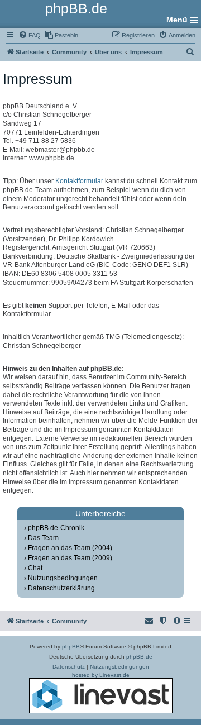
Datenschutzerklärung (61, 588)
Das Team (43, 538)
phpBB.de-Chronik (56, 528)
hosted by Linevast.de (101, 675)
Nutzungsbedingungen (63, 578)
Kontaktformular (79, 181)
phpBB (71, 646)
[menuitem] (29, 35)
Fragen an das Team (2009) (70, 558)
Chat (35, 568)
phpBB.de (139, 657)
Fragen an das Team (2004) (70, 548)
